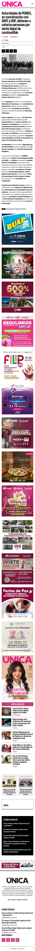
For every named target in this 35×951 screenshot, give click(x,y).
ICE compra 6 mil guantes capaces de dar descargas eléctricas (15, 830)
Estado (15, 728)
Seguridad (13, 37)
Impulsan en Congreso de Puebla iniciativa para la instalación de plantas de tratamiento (9, 792)
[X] (7, 51)
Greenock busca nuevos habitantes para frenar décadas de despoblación (17, 851)
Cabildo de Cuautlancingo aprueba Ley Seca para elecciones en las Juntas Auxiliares (26, 792)
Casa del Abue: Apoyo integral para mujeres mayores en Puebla (21, 710)
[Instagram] (8, 940)
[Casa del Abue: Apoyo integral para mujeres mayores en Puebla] (6, 711)
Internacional (6, 917)
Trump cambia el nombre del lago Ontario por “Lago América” (17, 914)
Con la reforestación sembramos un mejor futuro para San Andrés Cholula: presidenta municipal (21, 760)
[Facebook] (3, 51)
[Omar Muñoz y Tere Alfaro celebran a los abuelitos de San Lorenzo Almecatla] (6, 748)
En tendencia (16, 715)
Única (6, 40)
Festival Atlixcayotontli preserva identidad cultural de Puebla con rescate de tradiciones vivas (23, 735)
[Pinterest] (11, 51)
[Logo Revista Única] (12, 4)
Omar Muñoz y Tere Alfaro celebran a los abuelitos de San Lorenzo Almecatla (22, 747)
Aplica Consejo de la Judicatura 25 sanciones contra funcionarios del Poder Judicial (22, 722)
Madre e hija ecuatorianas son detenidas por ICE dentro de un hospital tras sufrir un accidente (16, 843)
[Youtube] (17, 940)
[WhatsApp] (15, 51)
